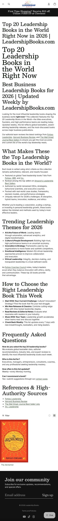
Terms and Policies (29, 511)
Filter (7, 415)
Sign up (47, 495)
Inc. (22, 178)
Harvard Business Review (24, 137)
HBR (14, 178)
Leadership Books (32, 505)
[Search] (9, 4)
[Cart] (55, 4)
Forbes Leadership (13, 399)
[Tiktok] (29, 516)
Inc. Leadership (12, 406)
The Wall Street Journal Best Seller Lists (22, 404)
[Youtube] (24, 516)
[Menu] (3, 4)
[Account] (49, 4)
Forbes (8, 178)
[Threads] (33, 516)
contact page (41, 379)
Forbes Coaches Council (15, 267)
